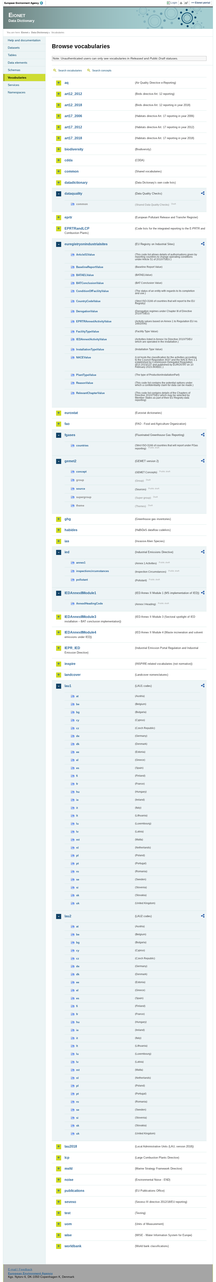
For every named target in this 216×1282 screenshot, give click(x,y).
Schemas (14, 70)
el (77, 760)
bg (78, 712)
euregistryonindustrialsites (86, 244)
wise (68, 1235)
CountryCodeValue (88, 301)
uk (77, 903)
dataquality (73, 193)
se (77, 879)
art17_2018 (73, 138)
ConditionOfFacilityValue (92, 291)
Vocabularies (17, 77)
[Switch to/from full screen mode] (187, 3)
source (80, 488)
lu (77, 823)
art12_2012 (73, 94)
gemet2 (70, 461)
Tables (12, 55)
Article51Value (85, 254)
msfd (69, 1168)
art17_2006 (73, 116)
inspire (70, 664)
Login (174, 2)
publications (74, 1190)
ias (67, 541)
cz (77, 728)
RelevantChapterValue (90, 393)
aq (67, 82)
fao (67, 424)
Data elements (17, 62)
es (77, 768)
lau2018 (71, 1146)
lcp (67, 1157)
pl (77, 855)
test (67, 1213)
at (77, 696)
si (77, 887)
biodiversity (74, 149)
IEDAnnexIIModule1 (80, 593)
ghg (68, 519)
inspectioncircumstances (92, 571)
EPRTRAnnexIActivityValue (93, 321)
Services (13, 85)
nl (77, 847)
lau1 (68, 686)
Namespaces (16, 92)
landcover (73, 674)
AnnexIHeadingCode (89, 603)
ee (77, 752)
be (77, 704)
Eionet (24, 32)
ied (67, 552)
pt (77, 863)
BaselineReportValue (89, 267)
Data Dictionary (39, 32)
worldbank (73, 1246)
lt (77, 815)
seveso (70, 1202)
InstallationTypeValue (90, 349)
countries (82, 445)
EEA (25, 3)
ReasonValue (84, 382)
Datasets (14, 47)
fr (77, 783)
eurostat (71, 413)
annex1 (80, 562)
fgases (70, 435)
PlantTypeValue (86, 374)
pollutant (82, 579)
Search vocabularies (70, 70)
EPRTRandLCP (77, 228)
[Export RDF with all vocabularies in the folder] (202, 193)
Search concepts (101, 70)
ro (77, 871)
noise (69, 1180)
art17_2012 (73, 127)
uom (68, 1224)
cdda (69, 160)
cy (77, 720)
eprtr (68, 217)
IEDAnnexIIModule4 (80, 632)
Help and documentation (24, 40)
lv (77, 831)
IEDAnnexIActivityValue (91, 339)
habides (71, 530)
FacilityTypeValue (87, 331)
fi (77, 775)
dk (77, 744)
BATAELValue (85, 275)
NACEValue (83, 357)
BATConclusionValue (90, 283)
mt (78, 839)
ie (77, 799)
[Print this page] (181, 3)
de (77, 736)
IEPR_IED (72, 648)
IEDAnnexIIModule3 (80, 617)
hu (78, 791)
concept (81, 471)
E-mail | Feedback (20, 1269)
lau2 (68, 916)
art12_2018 (73, 105)
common (72, 171)
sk (77, 895)
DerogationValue (87, 311)
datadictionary (76, 182)
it (77, 807)
